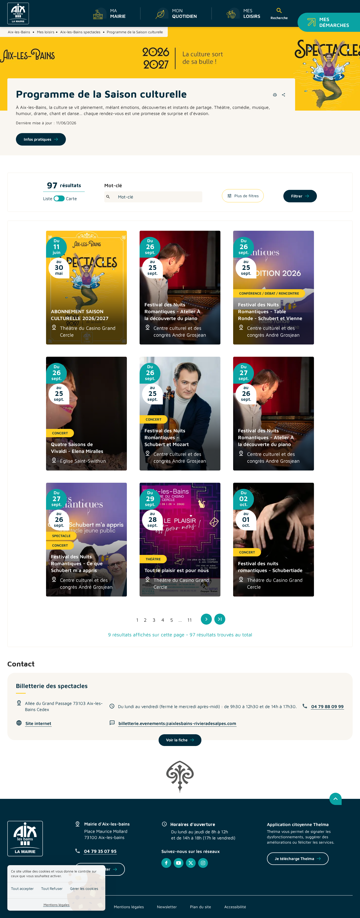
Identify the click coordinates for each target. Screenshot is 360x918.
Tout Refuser (52, 888)
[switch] (60, 198)
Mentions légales (56, 905)
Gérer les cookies (84, 888)
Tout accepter (22, 888)
